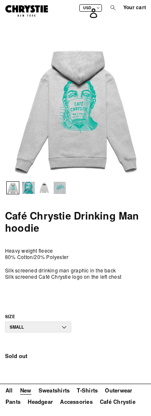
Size (10, 316)
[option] (13, 189)
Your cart (134, 7)
